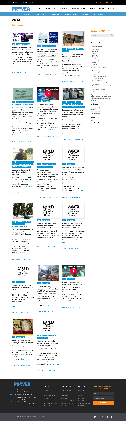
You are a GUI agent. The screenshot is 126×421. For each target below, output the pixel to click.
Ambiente (95, 51)
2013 (14, 44)
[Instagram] (104, 2)
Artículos (40, 14)
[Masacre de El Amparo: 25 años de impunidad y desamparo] (23, 153)
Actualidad (25, 14)
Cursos (28, 44)
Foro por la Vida (95, 108)
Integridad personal (98, 73)
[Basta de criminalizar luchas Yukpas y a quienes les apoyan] (23, 327)
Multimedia (98, 14)
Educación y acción (78, 9)
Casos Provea (20, 102)
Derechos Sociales (96, 46)
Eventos (111, 9)
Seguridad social (97, 61)
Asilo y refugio (96, 71)
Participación (96, 84)
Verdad (24, 3)
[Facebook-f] (100, 2)
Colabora (92, 9)
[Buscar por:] (102, 35)
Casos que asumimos (61, 9)
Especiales (55, 14)
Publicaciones (71, 14)
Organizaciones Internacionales (101, 97)
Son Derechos (95, 113)
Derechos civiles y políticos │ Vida (21, 166)
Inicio (40, 9)
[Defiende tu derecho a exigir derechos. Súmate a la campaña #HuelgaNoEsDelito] (48, 211)
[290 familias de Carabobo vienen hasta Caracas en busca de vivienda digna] (48, 326)
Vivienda (94, 64)
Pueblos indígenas (98, 57)
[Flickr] (111, 2)
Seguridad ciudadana (99, 89)
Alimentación (96, 49)
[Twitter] (96, 2)
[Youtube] (107, 2)
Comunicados (20, 44)
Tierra (94, 62)
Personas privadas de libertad (101, 86)
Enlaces (102, 9)
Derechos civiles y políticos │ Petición (23, 104)
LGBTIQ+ (93, 110)
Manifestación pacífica (99, 80)
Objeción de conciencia (99, 82)
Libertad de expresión (99, 76)
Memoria (16, 3)
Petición (94, 88)
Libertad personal (97, 78)
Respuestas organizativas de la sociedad (73, 106)
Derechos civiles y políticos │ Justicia (22, 164)
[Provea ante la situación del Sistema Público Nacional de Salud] (23, 272)
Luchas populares (77, 104)
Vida (93, 91)
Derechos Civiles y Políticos (99, 68)
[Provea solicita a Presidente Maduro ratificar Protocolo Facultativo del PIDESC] (73, 211)
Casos (85, 14)
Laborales (95, 55)
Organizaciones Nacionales (19, 226)
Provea (48, 9)
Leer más (52, 68)
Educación (95, 53)
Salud (94, 59)
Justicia (32, 3)
